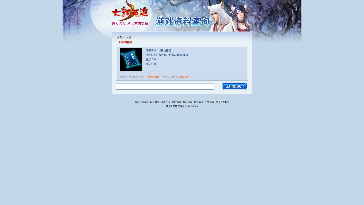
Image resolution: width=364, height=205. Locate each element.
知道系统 (183, 77)
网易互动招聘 (223, 102)
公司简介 (154, 102)
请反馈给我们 (153, 77)
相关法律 (198, 102)
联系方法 (165, 102)
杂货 (128, 37)
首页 (119, 37)
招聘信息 (176, 102)
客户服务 (187, 102)
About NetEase (141, 102)
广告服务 (209, 102)
